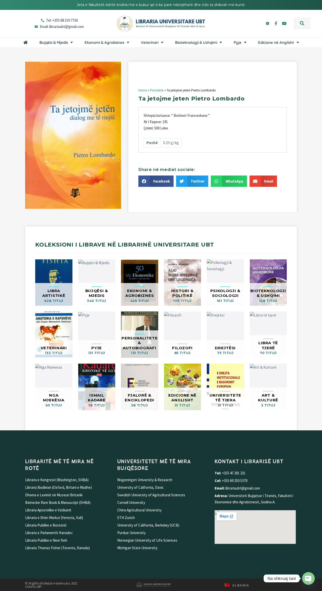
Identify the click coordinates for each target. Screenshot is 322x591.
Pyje (238, 42)
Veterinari (149, 42)
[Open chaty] (308, 578)
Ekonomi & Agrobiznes (104, 42)
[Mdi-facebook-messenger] (267, 23)
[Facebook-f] (275, 23)
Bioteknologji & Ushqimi (196, 42)
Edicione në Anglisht (276, 42)
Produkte (157, 90)
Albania (240, 585)
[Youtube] (284, 23)
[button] (302, 23)
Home (142, 90)
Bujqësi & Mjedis (53, 42)
